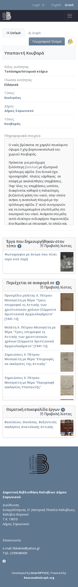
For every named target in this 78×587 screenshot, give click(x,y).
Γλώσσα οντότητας (18, 80)
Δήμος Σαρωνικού (19, 111)
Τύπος (9, 93)
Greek (69, 5)
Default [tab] (15, 33)
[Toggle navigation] (69, 16)
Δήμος (9, 106)
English (56, 5)
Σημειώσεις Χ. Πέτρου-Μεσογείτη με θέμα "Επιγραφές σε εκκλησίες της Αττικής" (29, 359)
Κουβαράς (12, 124)
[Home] (9, 16)
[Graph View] (70, 41)
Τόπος (9, 119)
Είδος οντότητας (16, 67)
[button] (41, 245)
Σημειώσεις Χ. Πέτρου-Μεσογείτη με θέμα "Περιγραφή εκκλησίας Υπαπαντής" (29, 382)
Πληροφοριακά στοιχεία (22, 136)
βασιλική (31, 167)
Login (36, 5)
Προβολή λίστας (57, 246)
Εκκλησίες (12, 98)
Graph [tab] (36, 33)
